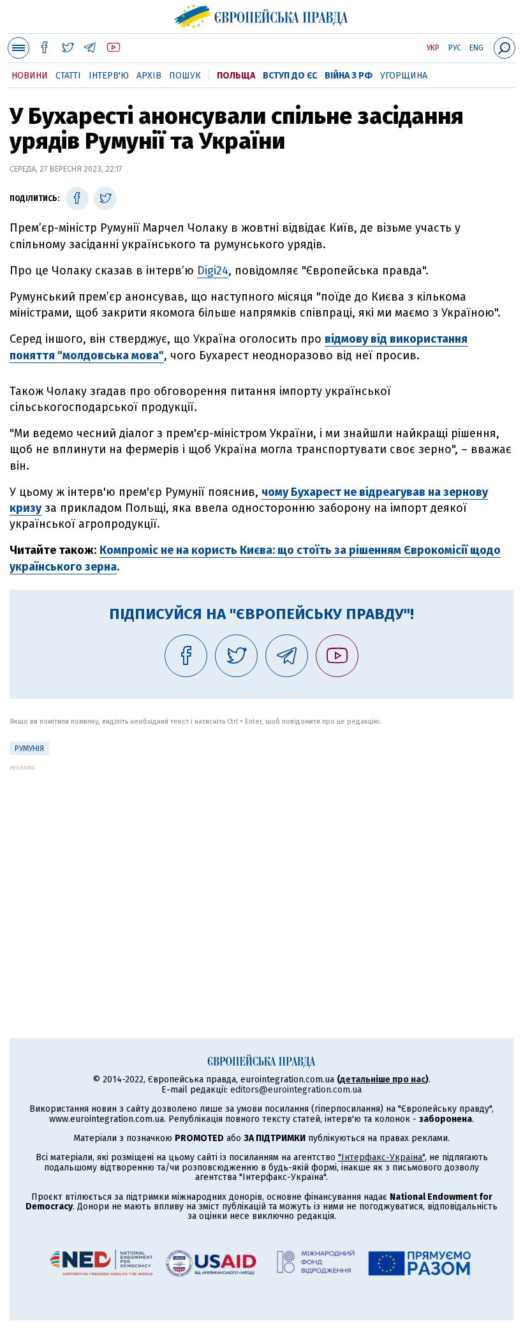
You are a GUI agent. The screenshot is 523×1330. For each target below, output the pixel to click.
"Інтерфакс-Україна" (381, 1157)
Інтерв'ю (109, 75)
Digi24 (212, 271)
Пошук (185, 75)
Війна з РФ (348, 75)
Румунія (29, 748)
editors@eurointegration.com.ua (296, 1089)
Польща (236, 75)
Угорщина (403, 75)
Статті (68, 75)
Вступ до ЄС (290, 75)
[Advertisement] (261, 860)
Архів (148, 75)
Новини (29, 75)
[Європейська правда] (262, 14)
